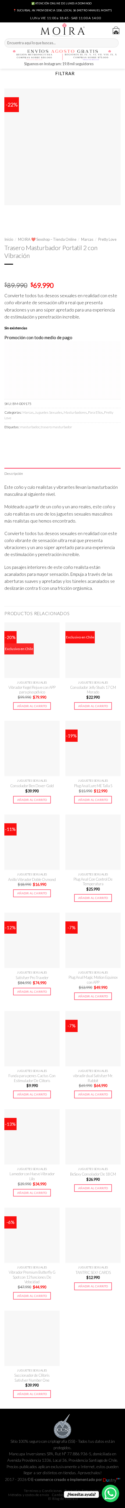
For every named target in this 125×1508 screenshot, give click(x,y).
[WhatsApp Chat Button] (110, 1493)
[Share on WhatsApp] (9, 439)
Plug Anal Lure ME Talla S (93, 785)
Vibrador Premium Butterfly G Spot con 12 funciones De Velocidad (32, 1277)
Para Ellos (95, 412)
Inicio (8, 239)
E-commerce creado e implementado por (67, 1479)
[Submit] (113, 43)
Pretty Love (107, 239)
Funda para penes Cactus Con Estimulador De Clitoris (32, 1078)
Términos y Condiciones (43, 1491)
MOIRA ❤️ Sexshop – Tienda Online (47, 239)
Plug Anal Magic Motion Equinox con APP (93, 980)
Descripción (13, 473)
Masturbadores (75, 412)
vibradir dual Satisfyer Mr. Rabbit (93, 1078)
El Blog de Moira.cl (63, 1498)
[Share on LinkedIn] (58, 439)
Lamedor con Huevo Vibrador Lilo (32, 1176)
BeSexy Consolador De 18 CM (93, 1174)
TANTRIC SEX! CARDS (93, 1272)
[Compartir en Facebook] (19, 439)
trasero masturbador (56, 427)
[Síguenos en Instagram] (99, 64)
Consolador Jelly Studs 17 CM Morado (93, 690)
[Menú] (7, 29)
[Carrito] (116, 30)
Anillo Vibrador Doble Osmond (32, 879)
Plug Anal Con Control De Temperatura (93, 881)
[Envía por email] (38, 439)
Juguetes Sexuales (49, 412)
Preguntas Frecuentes (82, 1491)
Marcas (87, 239)
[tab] (62, 473)
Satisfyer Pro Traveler (32, 977)
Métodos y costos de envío (28, 1495)
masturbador (30, 427)
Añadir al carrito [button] (32, 706)
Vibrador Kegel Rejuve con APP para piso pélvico (32, 690)
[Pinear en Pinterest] (48, 439)
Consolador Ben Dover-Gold (32, 785)
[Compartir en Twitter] (28, 439)
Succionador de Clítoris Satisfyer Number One (32, 1378)
